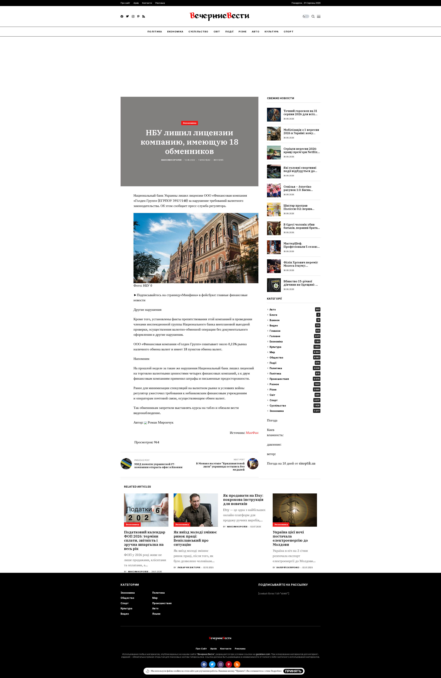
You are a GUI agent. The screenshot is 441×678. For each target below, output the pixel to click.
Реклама (240, 648)
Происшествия (295, 378)
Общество (295, 357)
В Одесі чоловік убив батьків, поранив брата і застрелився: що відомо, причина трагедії (302, 229)
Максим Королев (171, 160)
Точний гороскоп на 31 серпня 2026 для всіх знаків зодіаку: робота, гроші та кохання (300, 116)
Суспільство (295, 405)
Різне (295, 389)
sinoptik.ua (307, 464)
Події (295, 362)
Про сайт (201, 648)
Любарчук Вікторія (188, 567)
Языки (156, 613)
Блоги (294, 314)
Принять (293, 671)
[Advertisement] (220, 62)
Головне (295, 336)
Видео (295, 325)
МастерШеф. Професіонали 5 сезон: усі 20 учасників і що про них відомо (300, 248)
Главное (295, 330)
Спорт (295, 400)
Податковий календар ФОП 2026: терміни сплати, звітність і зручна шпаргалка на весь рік (144, 540)
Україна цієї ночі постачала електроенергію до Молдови (290, 538)
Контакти (225, 648)
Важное (294, 320)
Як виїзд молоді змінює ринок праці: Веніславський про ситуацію (195, 538)
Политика (295, 368)
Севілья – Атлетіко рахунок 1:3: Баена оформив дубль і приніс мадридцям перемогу (301, 191)
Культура (295, 346)
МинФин (252, 433)
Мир (295, 352)
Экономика (189, 123)
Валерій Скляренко (287, 567)
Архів (213, 648)
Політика (295, 373)
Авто (295, 309)
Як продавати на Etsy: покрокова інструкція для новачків (243, 499)
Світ (295, 394)
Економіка (295, 341)
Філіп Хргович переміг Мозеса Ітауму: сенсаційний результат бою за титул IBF (301, 267)
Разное (295, 384)
